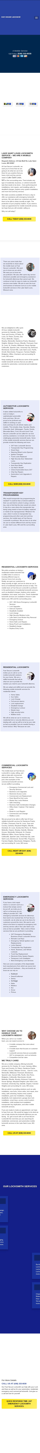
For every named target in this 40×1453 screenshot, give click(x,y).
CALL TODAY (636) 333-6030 (19, 219)
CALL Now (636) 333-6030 (19, 484)
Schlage (14, 981)
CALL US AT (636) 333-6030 (19, 1133)
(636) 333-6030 (24, 54)
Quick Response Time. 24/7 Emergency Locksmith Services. (19, 1403)
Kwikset (14, 974)
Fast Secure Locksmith (10, 17)
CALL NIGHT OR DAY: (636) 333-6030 (19, 852)
